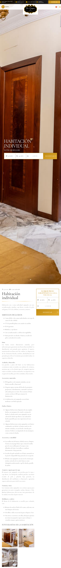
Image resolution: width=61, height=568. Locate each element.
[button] (5, 7)
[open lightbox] (9, 538)
